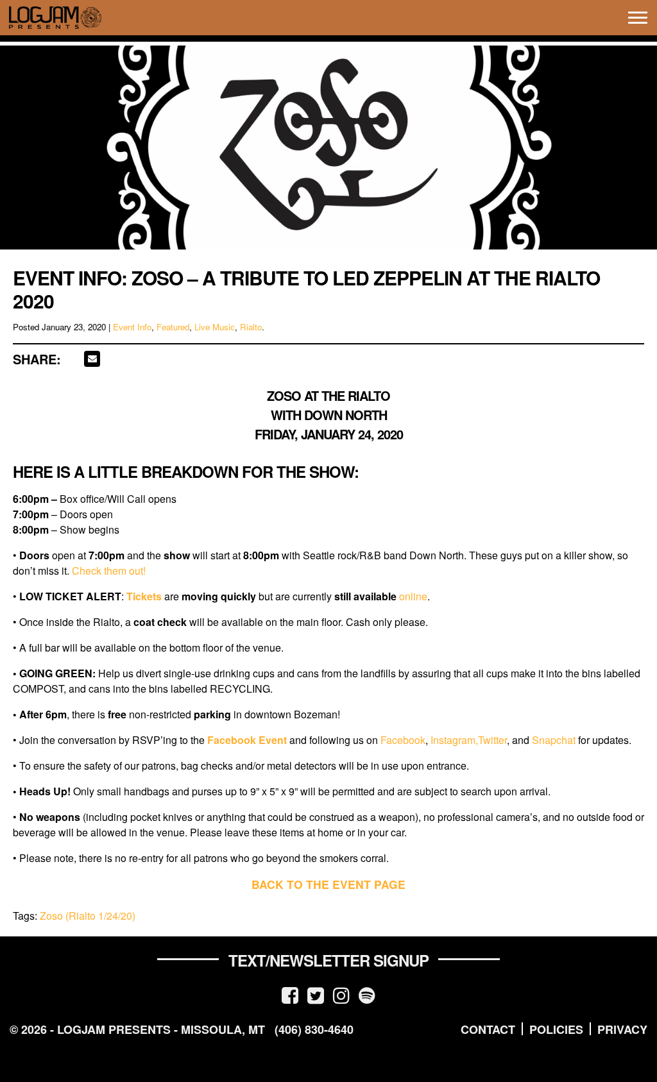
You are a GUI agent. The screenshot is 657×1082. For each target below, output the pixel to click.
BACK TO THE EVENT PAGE (328, 884)
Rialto (251, 327)
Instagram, (454, 739)
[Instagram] (341, 994)
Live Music (214, 327)
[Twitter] (315, 994)
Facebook (402, 739)
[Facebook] (290, 994)
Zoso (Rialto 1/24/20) (87, 915)
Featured (173, 327)
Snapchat (554, 739)
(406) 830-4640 (314, 1029)
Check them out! (109, 570)
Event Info (132, 327)
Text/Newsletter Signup (328, 960)
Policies (556, 1029)
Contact (488, 1029)
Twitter (492, 739)
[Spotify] (367, 994)
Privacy (622, 1029)
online (413, 596)
